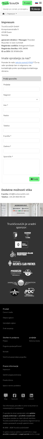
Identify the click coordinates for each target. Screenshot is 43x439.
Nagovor (7, 95)
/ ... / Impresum (9, 14)
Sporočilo (7, 156)
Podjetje (6, 84)
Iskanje (36, 9)
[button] (40, 3)
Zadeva (6, 146)
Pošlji (35, 179)
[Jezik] (36, 3)
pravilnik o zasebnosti (10, 434)
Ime (5, 105)
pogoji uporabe (24, 434)
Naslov (6, 115)
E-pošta (6, 136)
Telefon (6, 125)
